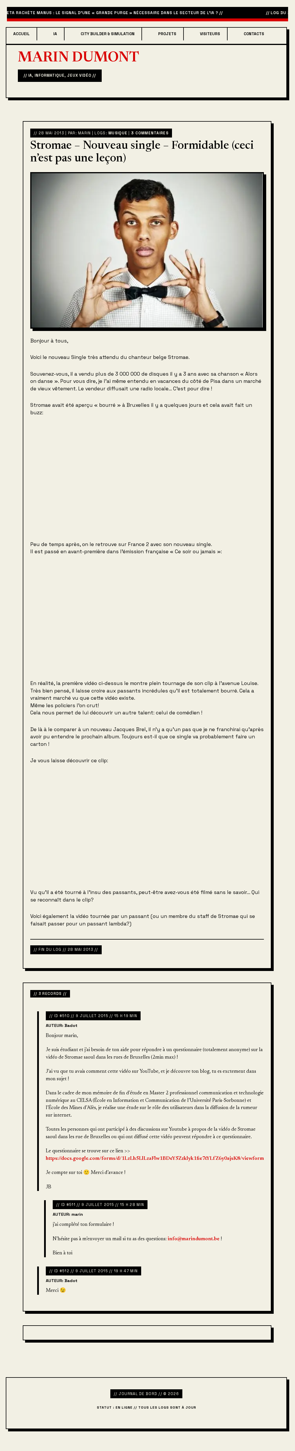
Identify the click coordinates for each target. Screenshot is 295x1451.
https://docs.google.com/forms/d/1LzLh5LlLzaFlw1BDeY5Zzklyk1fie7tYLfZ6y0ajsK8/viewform (155, 1158)
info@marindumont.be (194, 1239)
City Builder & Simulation (108, 33)
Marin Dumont (78, 58)
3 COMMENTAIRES (150, 133)
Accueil (21, 33)
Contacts (254, 33)
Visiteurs (210, 33)
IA (55, 33)
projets (167, 33)
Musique (117, 133)
